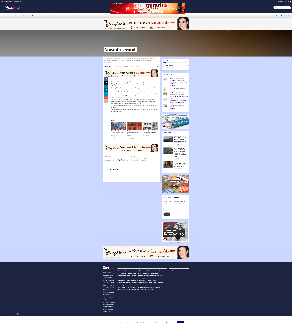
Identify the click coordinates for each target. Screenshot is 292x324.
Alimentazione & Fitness (122, 271)
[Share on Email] (106, 97)
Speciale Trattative (143, 285)
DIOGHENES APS (17, 1)
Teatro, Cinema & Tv (121, 287)
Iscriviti (167, 214)
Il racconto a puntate (129, 278)
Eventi (128, 275)
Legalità (154, 280)
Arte (150, 271)
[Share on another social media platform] (106, 101)
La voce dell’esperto (131, 280)
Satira (118, 285)
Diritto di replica (154, 273)
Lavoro (149, 280)
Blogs (2, 1)
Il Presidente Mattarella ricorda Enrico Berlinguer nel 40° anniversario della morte (179, 106)
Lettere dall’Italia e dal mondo (123, 282)
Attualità (45, 15)
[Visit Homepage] (10, 8)
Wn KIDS (130, 287)
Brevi (118, 273)
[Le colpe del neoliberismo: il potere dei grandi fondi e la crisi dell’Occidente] (150, 126)
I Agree (180, 322)
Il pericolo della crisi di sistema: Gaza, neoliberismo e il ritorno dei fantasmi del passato (134, 133)
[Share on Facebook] (106, 79)
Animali (137, 271)
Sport (68, 15)
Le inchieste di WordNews (21, 15)
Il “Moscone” (54, 15)
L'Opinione (126, 66)
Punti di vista (160, 282)
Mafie (140, 282)
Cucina (134, 273)
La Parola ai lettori (121, 280)
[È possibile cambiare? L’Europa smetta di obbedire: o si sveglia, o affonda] (118, 126)
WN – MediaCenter (78, 15)
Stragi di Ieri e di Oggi (157, 285)
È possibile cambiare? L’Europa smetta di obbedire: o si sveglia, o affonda (118, 132)
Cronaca (130, 273)
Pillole (155, 282)
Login (276, 15)
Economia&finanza (121, 275)
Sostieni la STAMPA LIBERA (150, 292)
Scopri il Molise (125, 285)
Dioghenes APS (146, 273)
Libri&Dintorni (135, 282)
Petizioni (150, 282)
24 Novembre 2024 (118, 66)
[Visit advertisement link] (147, 8)
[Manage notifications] (17, 314)
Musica (145, 282)
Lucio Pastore (108, 66)
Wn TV (134, 287)
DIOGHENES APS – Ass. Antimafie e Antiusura (141, 289)
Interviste (138, 278)
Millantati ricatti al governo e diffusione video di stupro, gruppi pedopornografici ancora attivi (178, 100)
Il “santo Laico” (158, 275)
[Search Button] (289, 7)
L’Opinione (154, 278)
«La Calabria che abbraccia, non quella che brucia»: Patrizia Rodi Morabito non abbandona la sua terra (179, 94)
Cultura (62, 15)
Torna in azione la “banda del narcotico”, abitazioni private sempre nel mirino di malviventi (180, 139)
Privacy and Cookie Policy (169, 322)
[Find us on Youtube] (290, 1)
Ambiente (132, 271)
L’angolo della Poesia (146, 278)
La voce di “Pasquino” (142, 280)
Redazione (140, 292)
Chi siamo (6, 1)
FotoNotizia (134, 275)
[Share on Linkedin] (106, 86)
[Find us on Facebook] (288, 1)
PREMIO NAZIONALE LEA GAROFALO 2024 (126, 292)
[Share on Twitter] (106, 83)
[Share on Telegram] (106, 94)
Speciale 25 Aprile (134, 285)
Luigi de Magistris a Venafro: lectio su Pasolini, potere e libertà (178, 89)
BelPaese (160, 271)
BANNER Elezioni (121, 289)
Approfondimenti (35, 15)
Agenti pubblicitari (156, 287)
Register (282, 15)
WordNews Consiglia (142, 287)
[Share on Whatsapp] (106, 90)
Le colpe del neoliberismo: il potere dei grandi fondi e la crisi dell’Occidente (149, 132)
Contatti (11, 1)
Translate (174, 68)
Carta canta (123, 273)
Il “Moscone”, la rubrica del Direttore (146, 275)
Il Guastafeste (120, 278)
